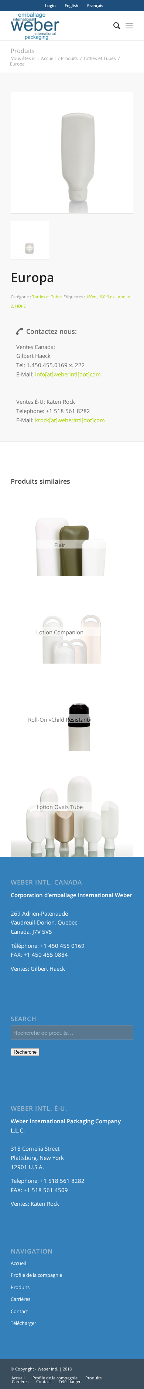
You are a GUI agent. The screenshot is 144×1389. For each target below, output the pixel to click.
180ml (91, 296)
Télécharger (23, 1323)
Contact (19, 1311)
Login (50, 5)
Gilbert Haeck (48, 968)
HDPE (20, 306)
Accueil (48, 58)
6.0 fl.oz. (108, 296)
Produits (23, 51)
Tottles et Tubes (99, 58)
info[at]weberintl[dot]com (68, 374)
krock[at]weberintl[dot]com (70, 420)
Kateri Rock (45, 1203)
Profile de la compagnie (36, 1275)
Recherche (25, 1052)
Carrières (20, 1299)
